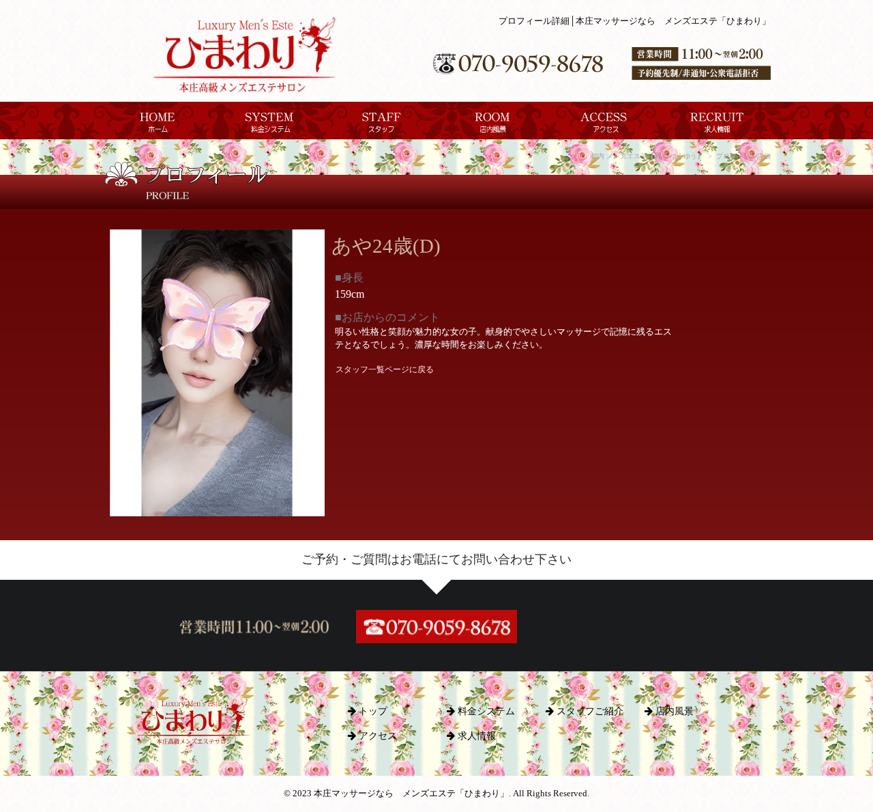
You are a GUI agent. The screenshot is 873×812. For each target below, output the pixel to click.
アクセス (376, 735)
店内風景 (673, 710)
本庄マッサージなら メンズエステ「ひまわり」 (411, 793)
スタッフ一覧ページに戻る (385, 369)
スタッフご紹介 (588, 710)
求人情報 (475, 735)
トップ (371, 710)
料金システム (485, 710)
